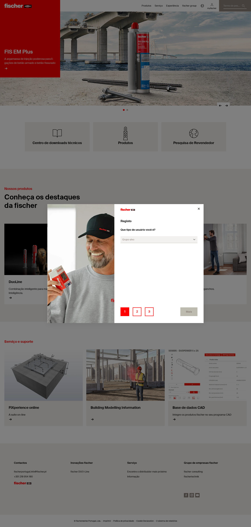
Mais (189, 311)
